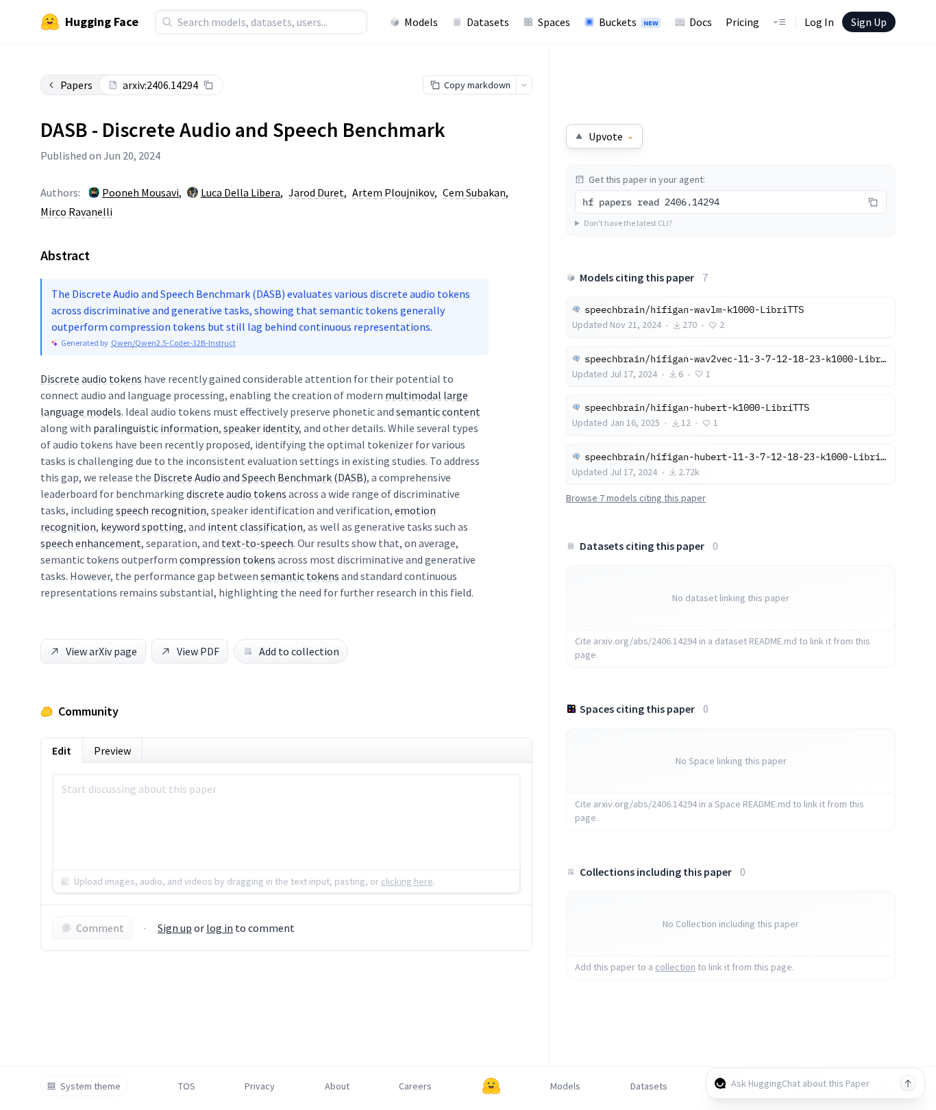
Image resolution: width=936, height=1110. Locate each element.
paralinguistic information (156, 428)
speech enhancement (90, 543)
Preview (112, 750)
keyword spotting (142, 526)
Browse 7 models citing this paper (636, 498)
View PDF (198, 651)
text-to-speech (257, 543)
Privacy (260, 1086)
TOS (186, 1086)
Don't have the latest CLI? (628, 223)
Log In (819, 22)
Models (421, 22)
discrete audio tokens (236, 494)
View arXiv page (101, 651)
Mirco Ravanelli (76, 211)
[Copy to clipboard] (208, 85)
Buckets (628, 22)
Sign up (175, 928)
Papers (76, 85)
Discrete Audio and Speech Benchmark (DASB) (260, 477)
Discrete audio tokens (91, 379)
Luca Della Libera (240, 192)
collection (675, 967)
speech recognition (161, 510)
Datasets (488, 22)
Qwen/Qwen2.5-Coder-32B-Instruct (173, 343)
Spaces (554, 22)
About (337, 1086)
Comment (100, 928)
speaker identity (261, 428)
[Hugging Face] (491, 1086)
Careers (415, 1086)
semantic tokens (299, 576)
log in (219, 928)
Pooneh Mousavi (140, 192)
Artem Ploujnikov (393, 192)
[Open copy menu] (524, 84)
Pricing (742, 22)
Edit (61, 750)
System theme (90, 1086)
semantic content (438, 411)
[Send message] (908, 1083)
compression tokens (227, 559)
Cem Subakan (474, 192)
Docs (700, 22)
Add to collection (299, 651)
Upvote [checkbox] (610, 136)
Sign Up (869, 22)
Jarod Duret (316, 192)
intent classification (255, 526)
